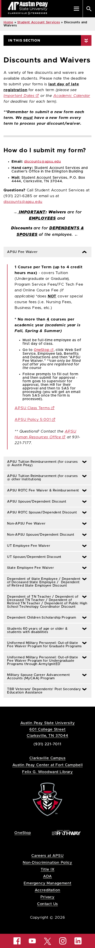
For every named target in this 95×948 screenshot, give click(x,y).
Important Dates (19, 96)
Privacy (47, 897)
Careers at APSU (47, 856)
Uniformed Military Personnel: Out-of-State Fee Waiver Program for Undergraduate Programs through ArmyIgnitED (41, 661)
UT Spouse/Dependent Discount (32, 557)
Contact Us (47, 904)
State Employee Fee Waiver (29, 567)
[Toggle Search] (89, 8)
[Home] (47, 799)
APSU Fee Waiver (21, 252)
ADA (47, 876)
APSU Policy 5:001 (33, 420)
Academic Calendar (71, 96)
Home (8, 22)
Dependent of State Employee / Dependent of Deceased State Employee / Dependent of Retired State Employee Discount (42, 582)
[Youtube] (32, 940)
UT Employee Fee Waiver (27, 545)
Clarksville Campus (47, 758)
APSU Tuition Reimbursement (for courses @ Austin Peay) (41, 463)
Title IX (48, 869)
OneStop (41, 350)
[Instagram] (62, 940)
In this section (24, 40)
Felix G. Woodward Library (47, 772)
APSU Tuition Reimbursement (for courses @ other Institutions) (41, 477)
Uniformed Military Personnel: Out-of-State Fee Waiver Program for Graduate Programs (43, 644)
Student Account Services (38, 22)
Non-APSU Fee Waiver (25, 523)
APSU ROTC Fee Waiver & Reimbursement (41, 490)
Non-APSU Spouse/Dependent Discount (39, 534)
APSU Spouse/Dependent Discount (35, 501)
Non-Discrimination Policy (47, 862)
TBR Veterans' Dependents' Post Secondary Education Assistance (42, 690)
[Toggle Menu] (76, 8)
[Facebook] (17, 940)
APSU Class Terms (32, 408)
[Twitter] (47, 941)
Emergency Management (47, 883)
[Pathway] (66, 832)
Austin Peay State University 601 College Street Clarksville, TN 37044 (47, 729)
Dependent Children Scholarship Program (40, 617)
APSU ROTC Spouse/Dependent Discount (40, 512)
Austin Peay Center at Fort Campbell (47, 765)
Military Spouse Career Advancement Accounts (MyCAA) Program (37, 676)
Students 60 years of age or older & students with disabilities (36, 630)
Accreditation (47, 890)
